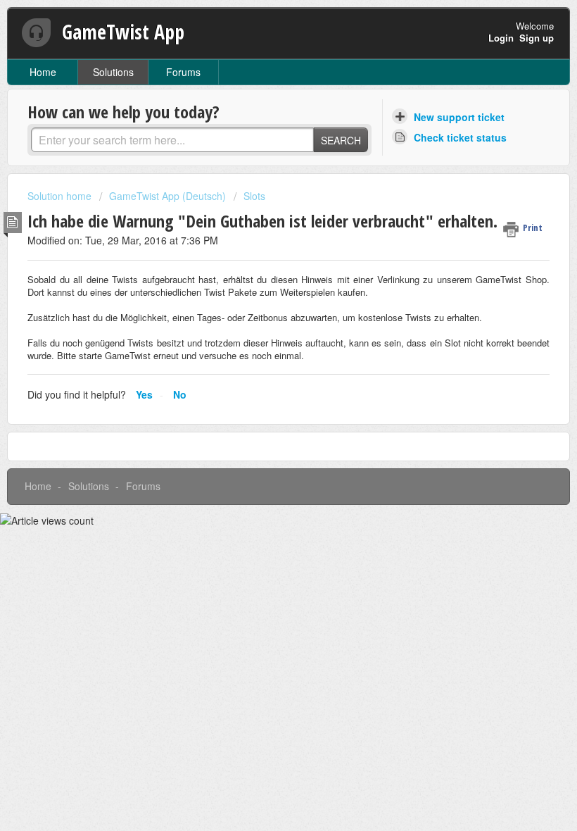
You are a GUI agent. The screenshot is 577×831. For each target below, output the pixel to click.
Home (43, 72)
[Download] (262, 407)
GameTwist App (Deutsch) (167, 196)
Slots (254, 196)
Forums (183, 72)
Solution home (60, 196)
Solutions (113, 72)
